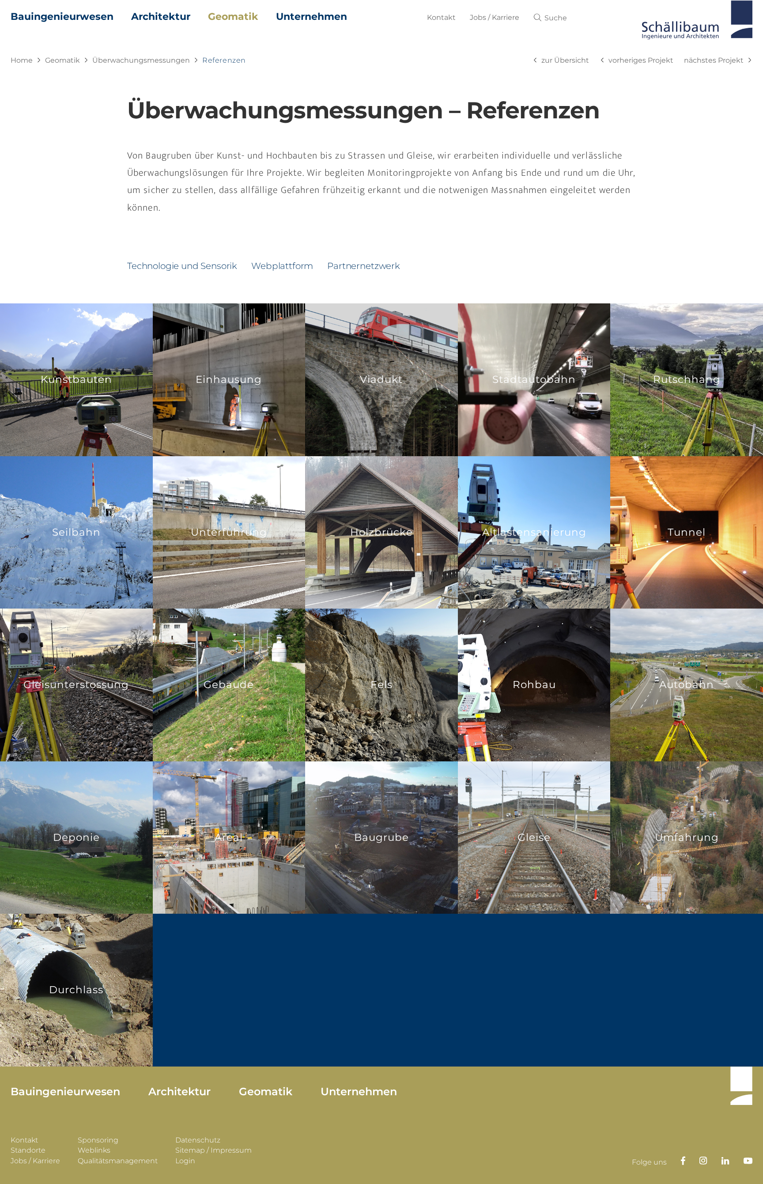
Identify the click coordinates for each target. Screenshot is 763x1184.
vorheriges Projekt (640, 60)
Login (185, 1161)
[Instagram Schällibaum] (696, 1160)
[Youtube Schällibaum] (740, 1160)
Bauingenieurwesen (62, 17)
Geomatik (233, 17)
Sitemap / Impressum (213, 1150)
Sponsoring (98, 1140)
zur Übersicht (565, 60)
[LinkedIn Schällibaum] (718, 1160)
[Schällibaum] (697, 22)
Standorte (28, 1150)
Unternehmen (311, 17)
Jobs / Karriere (494, 17)
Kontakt (441, 17)
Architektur (160, 17)
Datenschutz (197, 1140)
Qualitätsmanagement (118, 1161)
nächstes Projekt (714, 60)
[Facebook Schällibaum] (676, 1160)
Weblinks (94, 1150)
